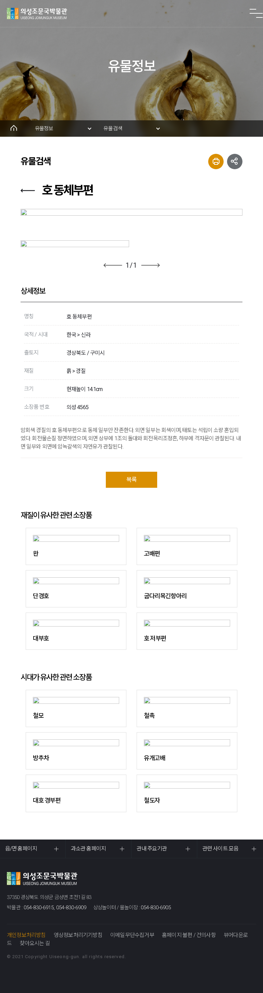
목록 (131, 479)
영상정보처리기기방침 (78, 935)
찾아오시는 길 (35, 943)
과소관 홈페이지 (88, 848)
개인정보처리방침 (26, 935)
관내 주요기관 (152, 848)
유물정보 (44, 128)
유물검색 (113, 128)
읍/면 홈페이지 (21, 848)
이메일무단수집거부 (132, 935)
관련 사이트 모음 (220, 848)
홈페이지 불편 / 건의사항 (189, 935)
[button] (112, 265)
